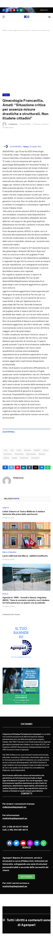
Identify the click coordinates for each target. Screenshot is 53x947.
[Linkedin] (37, 843)
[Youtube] (23, 843)
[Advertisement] (26, 62)
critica (45, 450)
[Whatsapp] (43, 843)
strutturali (35, 458)
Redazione (13, 124)
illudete (42, 454)
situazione (24, 458)
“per (12, 450)
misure (6, 458)
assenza (27, 450)
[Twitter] (16, 843)
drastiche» (8, 454)
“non (5, 450)
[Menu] (3, 17)
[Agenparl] (26, 17)
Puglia (6, 95)
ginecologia (31, 454)
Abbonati (44, 10)
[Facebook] (10, 843)
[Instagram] (30, 843)
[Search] (49, 17)
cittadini (37, 450)
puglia (14, 458)
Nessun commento (42, 124)
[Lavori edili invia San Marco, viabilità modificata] (26, 535)
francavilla (19, 454)
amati (19, 450)
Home (4, 30)
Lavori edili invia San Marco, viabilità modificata (25, 556)
